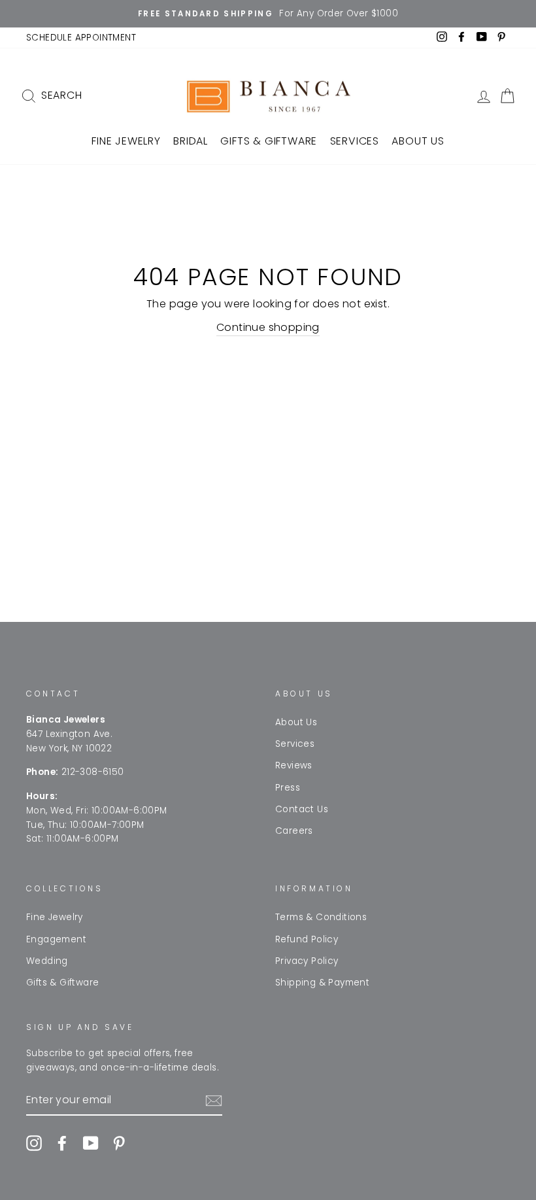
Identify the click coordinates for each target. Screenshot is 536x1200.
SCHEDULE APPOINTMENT (81, 37)
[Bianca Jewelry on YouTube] (91, 1143)
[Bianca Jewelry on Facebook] (62, 1143)
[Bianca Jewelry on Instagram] (34, 1143)
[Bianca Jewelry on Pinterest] (119, 1143)
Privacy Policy (307, 961)
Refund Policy (306, 939)
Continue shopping (268, 327)
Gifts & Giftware (268, 140)
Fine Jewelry (126, 140)
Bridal (190, 140)
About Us (418, 140)
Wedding (47, 961)
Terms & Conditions (321, 917)
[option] (268, 14)
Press (287, 787)
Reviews (293, 765)
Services (354, 140)
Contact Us (301, 809)
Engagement (56, 939)
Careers (294, 831)
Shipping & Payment (322, 982)
